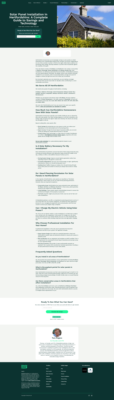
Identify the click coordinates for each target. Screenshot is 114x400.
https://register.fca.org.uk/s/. (34, 380)
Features (48, 376)
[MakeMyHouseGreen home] (24, 367)
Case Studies (48, 386)
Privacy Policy (64, 378)
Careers (62, 373)
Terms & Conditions (65, 376)
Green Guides (49, 381)
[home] (4, 3)
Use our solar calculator (42, 141)
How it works (49, 371)
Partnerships (48, 378)
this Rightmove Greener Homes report (55, 134)
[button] (37, 2)
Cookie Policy (64, 381)
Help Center (63, 371)
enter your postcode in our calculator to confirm (53, 106)
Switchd (82, 2)
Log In (109, 2)
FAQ (62, 368)
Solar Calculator (49, 373)
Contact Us (63, 384)
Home (29, 2)
